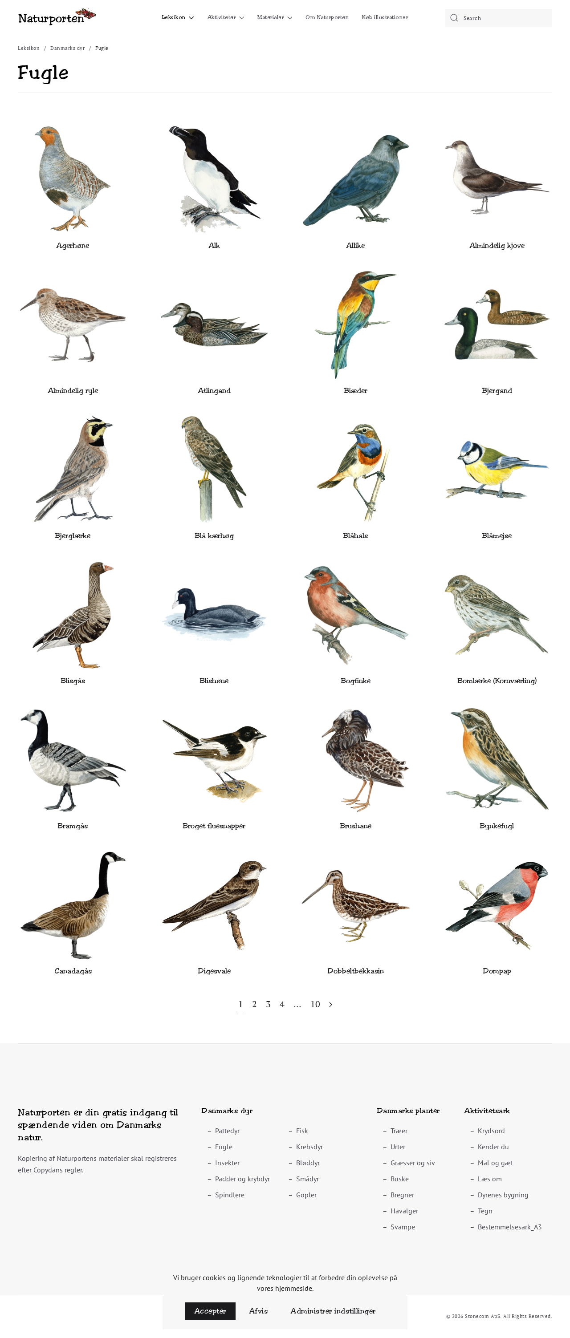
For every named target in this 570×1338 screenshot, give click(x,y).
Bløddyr (308, 1162)
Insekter (227, 1162)
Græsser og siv (413, 1162)
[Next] (330, 1005)
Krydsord (491, 1130)
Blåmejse (497, 535)
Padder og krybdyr (242, 1178)
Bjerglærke (72, 535)
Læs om (490, 1178)
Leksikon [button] (174, 17)
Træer (399, 1130)
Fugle (223, 1146)
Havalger (404, 1210)
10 (315, 1004)
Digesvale (214, 971)
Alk (214, 245)
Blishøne (214, 680)
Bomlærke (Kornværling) (497, 680)
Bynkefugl (497, 826)
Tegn (485, 1210)
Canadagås (73, 971)
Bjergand (497, 390)
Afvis (258, 1311)
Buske (400, 1178)
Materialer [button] (270, 17)
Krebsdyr (309, 1146)
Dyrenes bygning (503, 1194)
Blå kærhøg (214, 535)
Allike (355, 245)
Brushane (355, 826)
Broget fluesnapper (214, 826)
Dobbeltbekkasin (356, 971)
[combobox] (498, 18)
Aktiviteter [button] (222, 17)
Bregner (402, 1194)
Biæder (355, 390)
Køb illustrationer (385, 17)
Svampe (403, 1226)
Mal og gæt (495, 1162)
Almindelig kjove (497, 245)
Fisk (302, 1130)
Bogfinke (355, 680)
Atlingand (214, 390)
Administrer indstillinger (333, 1311)
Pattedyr (227, 1130)
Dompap (497, 971)
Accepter (210, 1311)
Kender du (493, 1146)
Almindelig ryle (73, 390)
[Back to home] (57, 18)
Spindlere (229, 1194)
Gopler (306, 1194)
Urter (398, 1146)
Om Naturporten (327, 17)
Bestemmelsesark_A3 (510, 1226)
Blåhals (355, 535)
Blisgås (73, 680)
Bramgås (73, 826)
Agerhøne (73, 245)
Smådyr (307, 1178)
